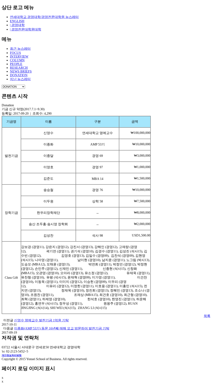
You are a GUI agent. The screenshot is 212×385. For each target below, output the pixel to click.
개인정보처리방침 (12, 355)
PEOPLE (16, 64)
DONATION (19, 75)
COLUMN (17, 60)
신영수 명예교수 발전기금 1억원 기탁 (41, 320)
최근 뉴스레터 (20, 48)
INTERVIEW (19, 56)
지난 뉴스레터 (20, 79)
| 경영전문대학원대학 (25, 29)
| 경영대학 (17, 25)
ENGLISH (17, 21)
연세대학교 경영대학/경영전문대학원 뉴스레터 (44, 17)
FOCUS (15, 52)
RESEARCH (19, 67)
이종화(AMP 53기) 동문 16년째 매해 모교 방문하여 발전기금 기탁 (61, 328)
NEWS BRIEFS (21, 71)
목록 (207, 316)
